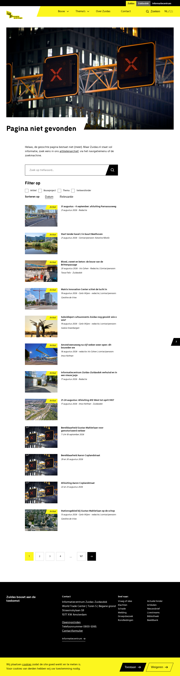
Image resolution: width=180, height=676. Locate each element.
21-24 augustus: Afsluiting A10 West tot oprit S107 (87, 400)
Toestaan (130, 667)
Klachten (122, 605)
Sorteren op (32, 197)
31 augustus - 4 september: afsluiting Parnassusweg (88, 206)
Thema (66, 190)
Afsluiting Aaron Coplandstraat (78, 483)
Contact (126, 11)
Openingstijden (71, 622)
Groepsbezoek (125, 616)
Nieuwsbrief (153, 608)
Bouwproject (50, 190)
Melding (122, 612)
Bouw (61, 11)
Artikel (33, 190)
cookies (26, 664)
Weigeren (157, 667)
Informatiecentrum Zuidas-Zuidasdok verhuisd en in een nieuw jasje (89, 374)
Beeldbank (152, 620)
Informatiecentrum (161, 3)
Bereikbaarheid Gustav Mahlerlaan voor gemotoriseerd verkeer (82, 429)
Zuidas (131, 3)
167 (81, 556)
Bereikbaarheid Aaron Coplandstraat (80, 455)
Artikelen (152, 605)
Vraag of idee (125, 601)
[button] (153, 11)
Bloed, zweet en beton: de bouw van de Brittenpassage (82, 263)
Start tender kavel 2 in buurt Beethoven (82, 234)
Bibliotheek (153, 616)
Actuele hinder (155, 601)
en (171, 11)
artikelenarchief (69, 151)
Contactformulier (72, 631)
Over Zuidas (103, 11)
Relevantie (66, 196)
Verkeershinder (83, 190)
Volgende (91, 556)
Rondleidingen (125, 620)
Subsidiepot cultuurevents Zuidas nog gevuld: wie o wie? (89, 318)
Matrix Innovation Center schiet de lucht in (84, 289)
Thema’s (80, 11)
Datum (49, 196)
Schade (122, 608)
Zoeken (111, 170)
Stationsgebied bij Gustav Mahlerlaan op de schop (88, 510)
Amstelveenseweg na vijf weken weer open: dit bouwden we (86, 346)
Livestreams (153, 612)
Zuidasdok (143, 3)
